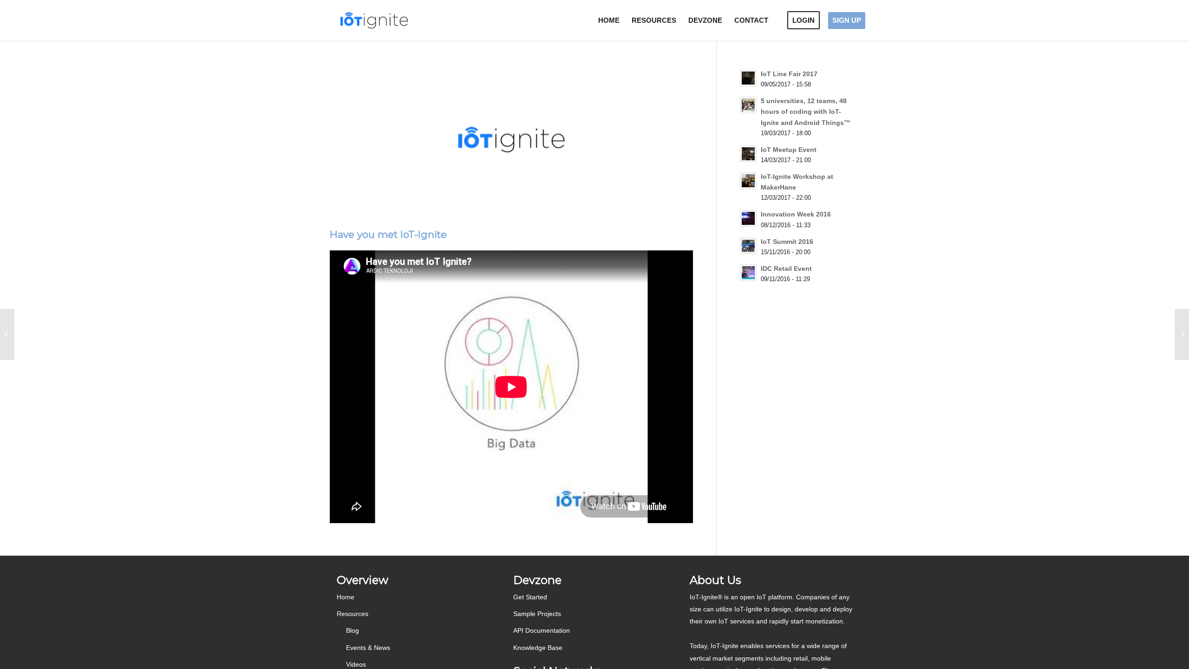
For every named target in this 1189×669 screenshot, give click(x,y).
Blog (352, 630)
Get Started (530, 597)
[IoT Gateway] (1182, 334)
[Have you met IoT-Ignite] (511, 139)
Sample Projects (537, 613)
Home (345, 597)
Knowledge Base (537, 647)
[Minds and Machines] (7, 334)
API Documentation (541, 630)
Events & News (368, 647)
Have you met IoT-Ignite (388, 234)
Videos (356, 664)
